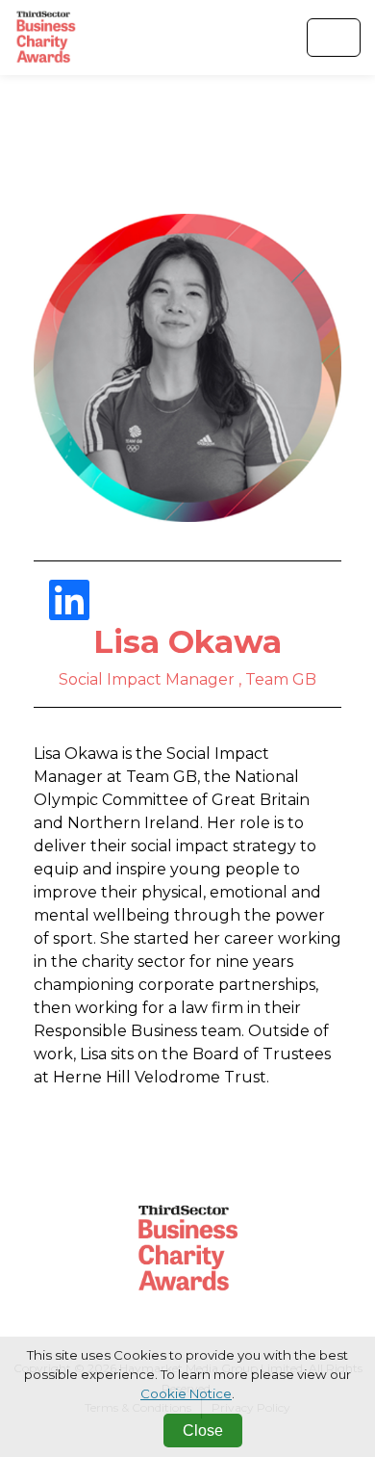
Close (203, 1430)
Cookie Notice (186, 1393)
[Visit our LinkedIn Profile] (69, 612)
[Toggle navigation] (334, 37)
